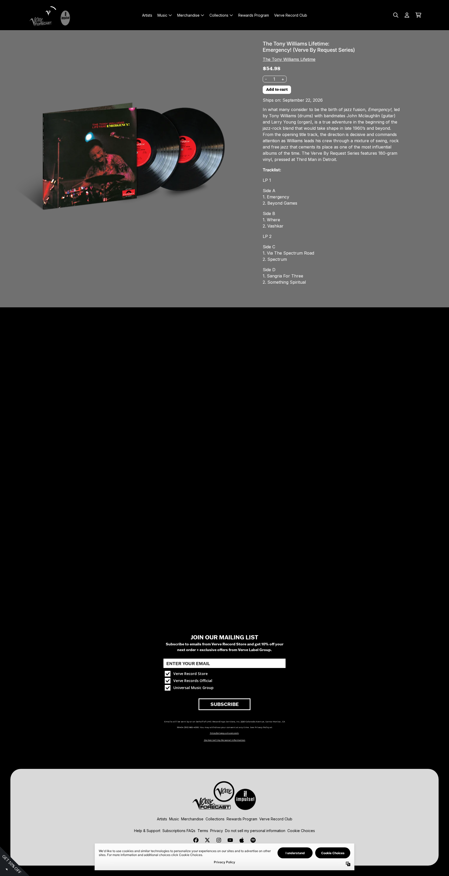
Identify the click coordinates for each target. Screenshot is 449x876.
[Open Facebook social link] (196, 840)
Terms (202, 830)
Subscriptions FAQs (178, 830)
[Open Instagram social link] (218, 840)
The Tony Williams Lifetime (289, 59)
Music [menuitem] (162, 15)
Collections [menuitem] (218, 15)
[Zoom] (127, 157)
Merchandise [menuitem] (188, 15)
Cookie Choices (301, 830)
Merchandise (192, 819)
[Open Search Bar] (395, 15)
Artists (162, 819)
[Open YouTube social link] (230, 840)
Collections (215, 819)
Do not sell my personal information (255, 830)
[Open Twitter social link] (207, 840)
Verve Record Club (275, 819)
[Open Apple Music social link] (241, 840)
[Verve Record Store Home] (51, 15)
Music (174, 819)
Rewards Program (242, 819)
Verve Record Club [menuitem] (290, 15)
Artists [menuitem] (147, 15)
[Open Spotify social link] (253, 840)
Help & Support (147, 830)
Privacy (216, 830)
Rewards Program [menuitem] (253, 15)
